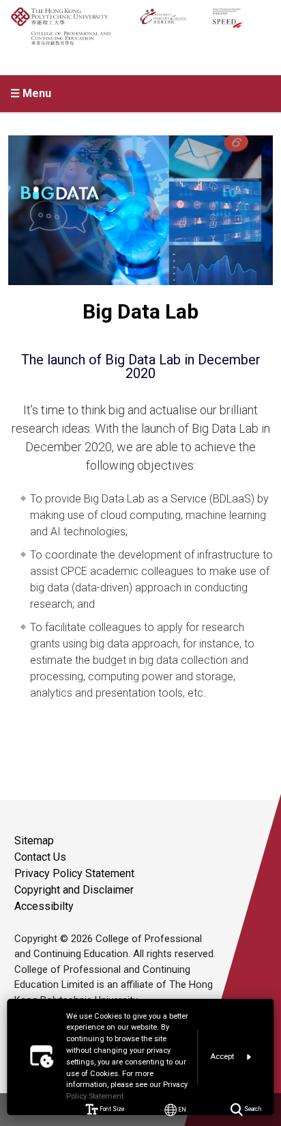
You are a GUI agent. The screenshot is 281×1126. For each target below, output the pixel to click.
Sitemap (34, 840)
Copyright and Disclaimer (74, 889)
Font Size (111, 1109)
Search (252, 1109)
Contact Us (40, 856)
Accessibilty (44, 906)
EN (182, 1109)
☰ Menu (30, 93)
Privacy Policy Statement (74, 873)
